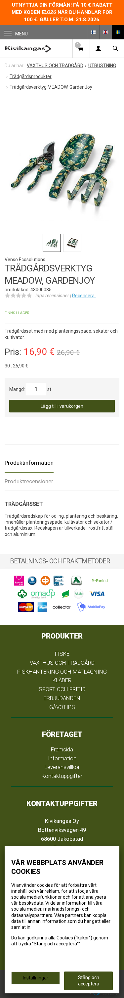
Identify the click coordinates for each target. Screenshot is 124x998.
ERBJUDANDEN (62, 698)
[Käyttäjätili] (98, 48)
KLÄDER (62, 680)
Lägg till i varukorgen (62, 406)
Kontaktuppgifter (62, 776)
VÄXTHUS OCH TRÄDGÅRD (62, 662)
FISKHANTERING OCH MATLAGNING (62, 671)
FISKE (62, 653)
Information (62, 758)
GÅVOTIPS (62, 707)
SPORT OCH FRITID (62, 689)
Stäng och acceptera (88, 980)
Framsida (62, 749)
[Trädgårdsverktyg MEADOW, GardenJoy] (62, 163)
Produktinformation (29, 462)
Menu (21, 33)
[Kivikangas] (28, 48)
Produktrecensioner (29, 481)
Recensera (84, 295)
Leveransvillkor (62, 767)
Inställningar (35, 977)
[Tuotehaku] (115, 48)
